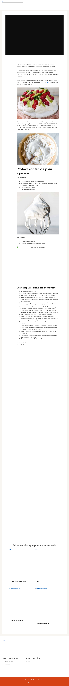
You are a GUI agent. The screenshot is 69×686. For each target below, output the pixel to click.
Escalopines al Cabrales (18, 581)
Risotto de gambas (17, 620)
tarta (48, 82)
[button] (58, 4)
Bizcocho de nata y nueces (45, 582)
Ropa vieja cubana (43, 623)
